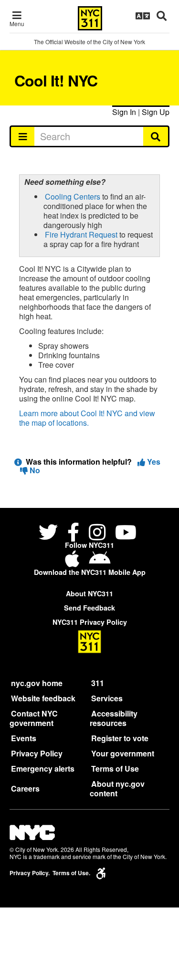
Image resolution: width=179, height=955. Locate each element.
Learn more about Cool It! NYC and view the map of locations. (87, 418)
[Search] (156, 136)
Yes (152, 461)
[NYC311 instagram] (97, 533)
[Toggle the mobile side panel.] (22, 136)
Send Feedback (89, 607)
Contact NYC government (34, 718)
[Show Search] (161, 16)
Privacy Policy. (30, 873)
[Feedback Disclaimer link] (18, 461)
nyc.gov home (37, 683)
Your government (122, 753)
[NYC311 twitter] (50, 533)
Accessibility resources (113, 718)
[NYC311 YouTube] (125, 533)
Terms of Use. (71, 873)
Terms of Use (115, 768)
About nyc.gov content (117, 788)
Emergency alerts (42, 768)
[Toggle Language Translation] (142, 16)
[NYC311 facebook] (73, 533)
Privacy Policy (37, 753)
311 (97, 683)
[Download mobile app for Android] (99, 562)
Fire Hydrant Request (81, 234)
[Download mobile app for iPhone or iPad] (74, 562)
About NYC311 (89, 593)
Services (107, 698)
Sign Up (155, 111)
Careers (25, 788)
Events (23, 738)
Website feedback (43, 698)
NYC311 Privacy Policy (90, 622)
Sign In (124, 111)
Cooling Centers (72, 196)
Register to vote (119, 738)
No (34, 470)
